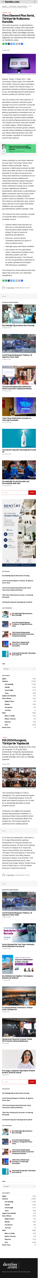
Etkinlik (7, 687)
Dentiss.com (12, 1)
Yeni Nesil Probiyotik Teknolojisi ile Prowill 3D (17, 602)
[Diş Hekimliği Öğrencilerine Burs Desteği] (19, 313)
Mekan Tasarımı (10, 719)
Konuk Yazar (6, 727)
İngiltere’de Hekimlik (9, 696)
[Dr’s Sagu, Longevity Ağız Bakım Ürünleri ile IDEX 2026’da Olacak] (19, 1059)
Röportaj (8, 722)
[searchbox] (15, 492)
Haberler (5, 12)
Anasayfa (4, 6)
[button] (3, 2)
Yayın (6, 693)
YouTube (8, 710)
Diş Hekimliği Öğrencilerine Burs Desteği (15, 576)
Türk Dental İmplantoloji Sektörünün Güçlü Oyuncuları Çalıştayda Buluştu (23, 634)
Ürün (9, 12)
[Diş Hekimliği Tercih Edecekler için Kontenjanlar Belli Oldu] (19, 469)
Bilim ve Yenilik (10, 716)
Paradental (8, 707)
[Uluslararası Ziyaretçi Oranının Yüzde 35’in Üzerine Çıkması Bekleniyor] (19, 1027)
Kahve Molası (6, 698)
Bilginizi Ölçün (9, 701)
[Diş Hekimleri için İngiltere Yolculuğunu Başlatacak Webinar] (19, 964)
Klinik (4, 713)
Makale (7, 704)
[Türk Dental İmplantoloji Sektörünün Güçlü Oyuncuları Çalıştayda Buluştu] (19, 375)
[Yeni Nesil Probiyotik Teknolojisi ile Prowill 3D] (19, 438)
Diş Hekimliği (9, 684)
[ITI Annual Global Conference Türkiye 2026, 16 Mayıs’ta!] (19, 995)
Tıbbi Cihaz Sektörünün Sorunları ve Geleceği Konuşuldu (20, 644)
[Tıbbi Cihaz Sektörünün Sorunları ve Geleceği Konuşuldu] (19, 406)
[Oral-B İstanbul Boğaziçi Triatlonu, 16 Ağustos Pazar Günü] (19, 343)
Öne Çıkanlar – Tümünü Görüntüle (17, 6)
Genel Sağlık (9, 690)
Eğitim (4, 679)
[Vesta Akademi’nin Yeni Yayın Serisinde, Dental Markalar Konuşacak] (19, 932)
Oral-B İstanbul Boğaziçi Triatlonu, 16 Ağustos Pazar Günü (22, 624)
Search (32, 492)
